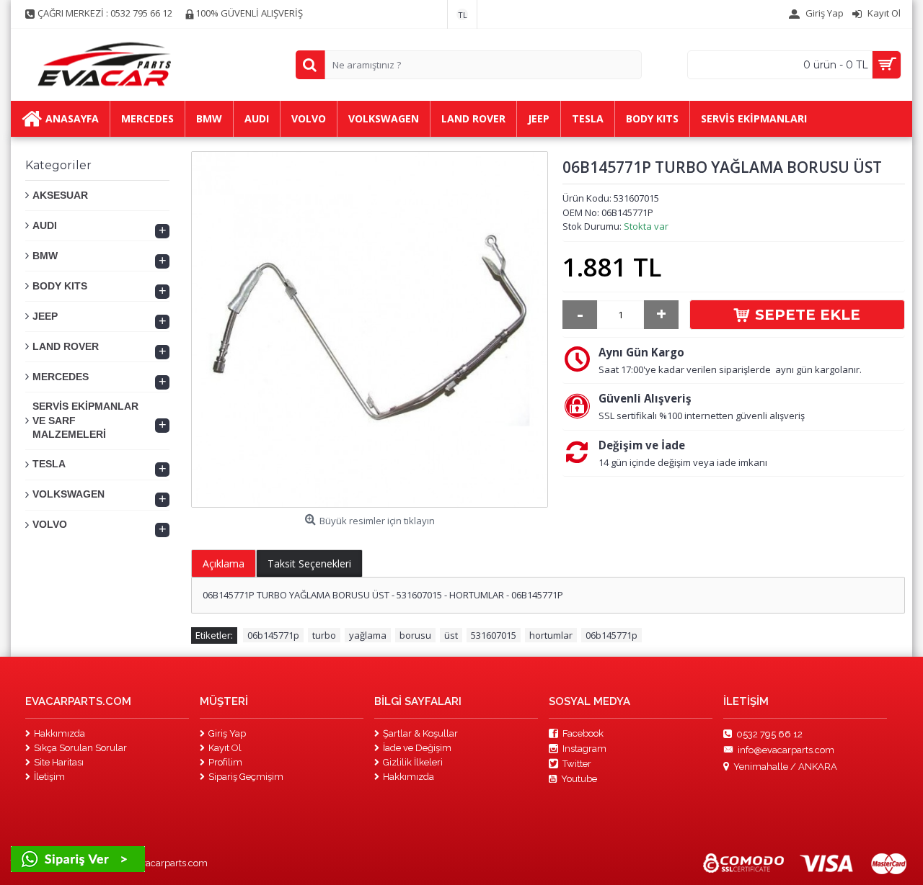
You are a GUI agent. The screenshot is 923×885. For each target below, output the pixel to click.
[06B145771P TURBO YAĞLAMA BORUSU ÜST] (369, 329)
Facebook (583, 733)
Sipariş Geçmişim (245, 776)
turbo (324, 635)
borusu (415, 635)
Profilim (225, 762)
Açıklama (223, 563)
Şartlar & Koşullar (420, 733)
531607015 (493, 635)
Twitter (576, 763)
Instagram (584, 748)
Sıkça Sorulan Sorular (80, 747)
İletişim (49, 776)
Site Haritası (59, 762)
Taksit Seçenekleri (309, 563)
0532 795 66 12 (769, 733)
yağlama (368, 635)
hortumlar (551, 635)
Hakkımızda (59, 733)
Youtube (579, 778)
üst (451, 635)
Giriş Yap (227, 733)
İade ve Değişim (417, 747)
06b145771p (273, 635)
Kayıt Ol (225, 747)
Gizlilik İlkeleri (413, 762)
